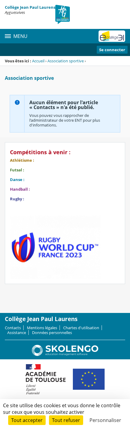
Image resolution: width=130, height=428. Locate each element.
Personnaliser (105, 420)
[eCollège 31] (112, 36)
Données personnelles (52, 332)
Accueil (38, 61)
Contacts (13, 327)
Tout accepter (27, 420)
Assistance (16, 332)
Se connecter (112, 49)
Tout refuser (66, 420)
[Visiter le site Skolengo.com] (65, 354)
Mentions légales (42, 327)
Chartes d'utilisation (81, 327)
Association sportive (65, 61)
